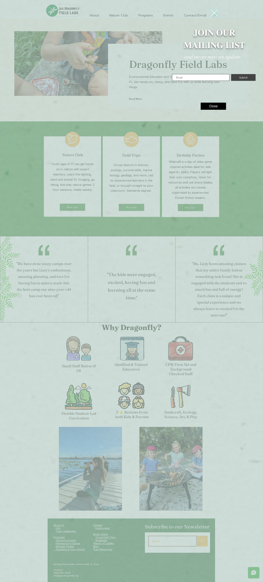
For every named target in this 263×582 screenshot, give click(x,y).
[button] (214, 13)
